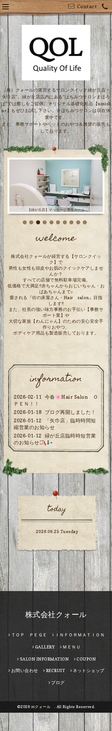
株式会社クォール (56, 631)
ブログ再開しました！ (70, 429)
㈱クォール (42, 724)
